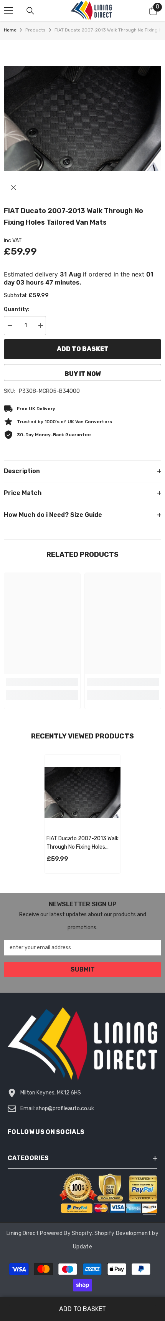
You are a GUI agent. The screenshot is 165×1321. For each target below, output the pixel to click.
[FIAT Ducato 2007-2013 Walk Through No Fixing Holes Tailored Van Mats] (82, 793)
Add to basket (83, 349)
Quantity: (17, 309)
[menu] (8, 10)
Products (35, 30)
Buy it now (82, 373)
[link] (42, 682)
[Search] (30, 10)
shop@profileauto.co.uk (65, 1108)
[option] (82, 118)
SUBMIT (83, 969)
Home (10, 30)
